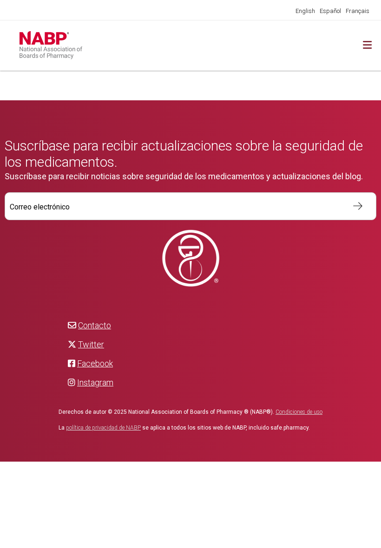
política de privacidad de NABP (103, 427)
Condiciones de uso (299, 412)
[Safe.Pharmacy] (117, 45)
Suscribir (353, 206)
